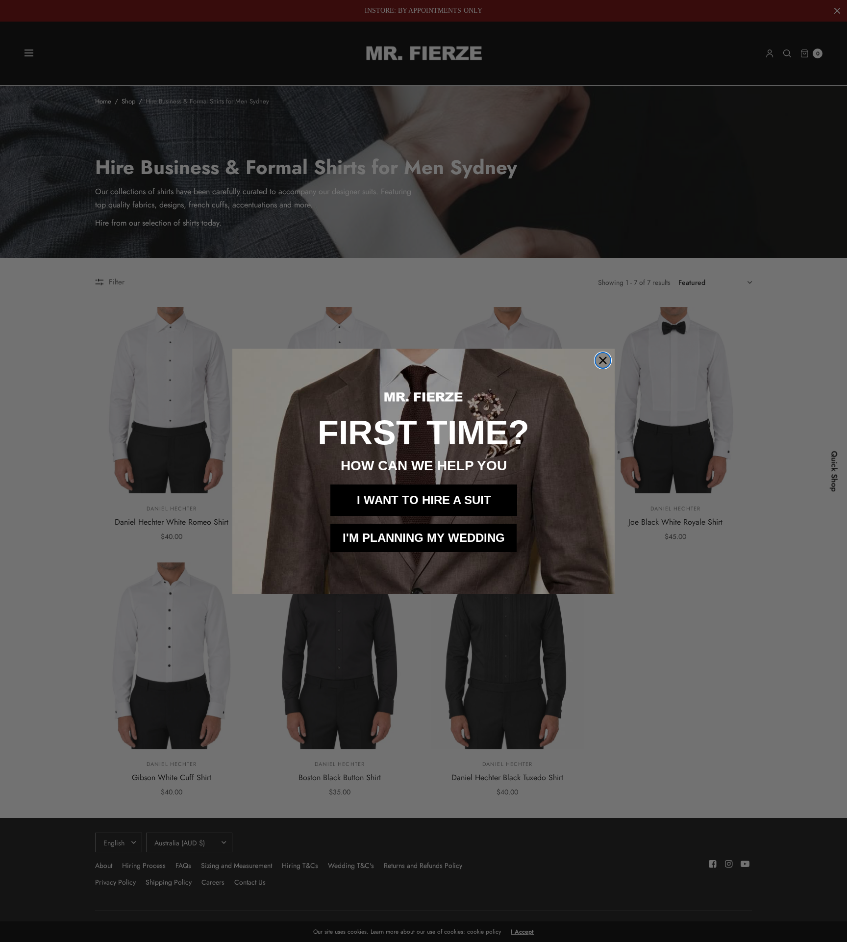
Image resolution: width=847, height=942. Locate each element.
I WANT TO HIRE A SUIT (424, 500)
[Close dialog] (603, 360)
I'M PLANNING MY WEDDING (424, 537)
